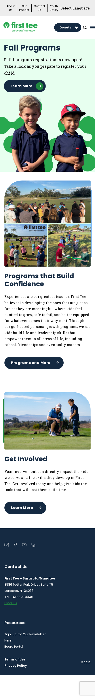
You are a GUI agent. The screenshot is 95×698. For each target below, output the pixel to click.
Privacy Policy (15, 665)
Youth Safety (54, 8)
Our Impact (24, 8)
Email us (10, 603)
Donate (65, 27)
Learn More (21, 85)
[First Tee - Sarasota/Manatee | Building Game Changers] (28, 27)
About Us (11, 8)
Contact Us (39, 8)
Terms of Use (14, 659)
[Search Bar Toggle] (85, 28)
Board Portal (13, 646)
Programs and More (30, 362)
